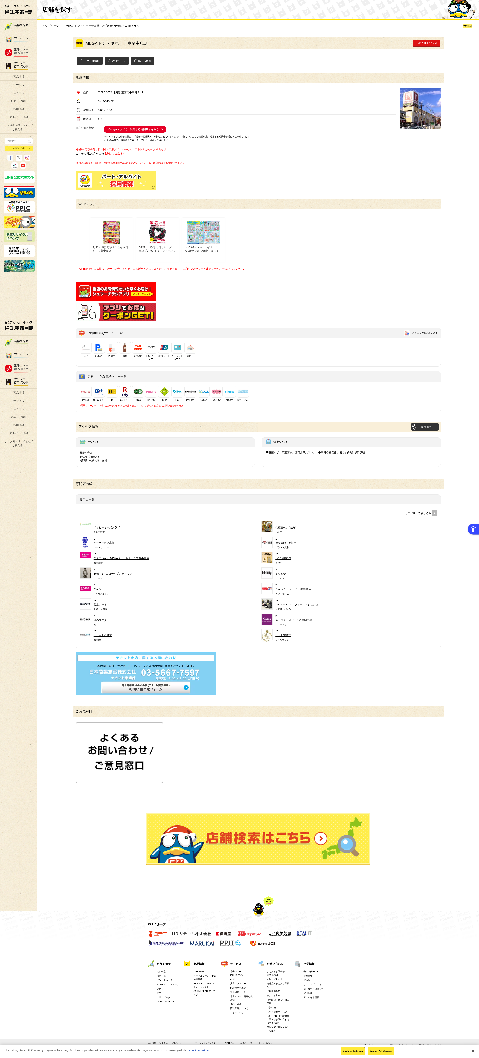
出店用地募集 (273, 991)
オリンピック (163, 997)
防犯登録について (239, 1008)
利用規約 (163, 1043)
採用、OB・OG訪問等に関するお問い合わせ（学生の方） (278, 1019)
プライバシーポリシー (181, 1043)
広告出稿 (271, 1007)
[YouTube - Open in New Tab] (22, 166)
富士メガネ (100, 604)
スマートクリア (103, 635)
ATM (232, 979)
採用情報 (18, 109)
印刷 (469, 26)
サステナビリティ (312, 984)
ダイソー (99, 589)
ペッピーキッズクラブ (107, 527)
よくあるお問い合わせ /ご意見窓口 (19, 127)
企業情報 (309, 963)
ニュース (18, 92)
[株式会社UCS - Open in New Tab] (263, 945)
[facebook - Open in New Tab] (10, 159)
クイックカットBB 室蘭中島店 (293, 589)
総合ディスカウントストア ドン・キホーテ (19, 325)
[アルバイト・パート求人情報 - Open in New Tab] (116, 180)
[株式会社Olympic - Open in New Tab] (249, 935)
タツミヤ (280, 573)
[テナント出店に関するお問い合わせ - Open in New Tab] (146, 693)
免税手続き (235, 1004)
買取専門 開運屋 (285, 542)
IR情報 (306, 980)
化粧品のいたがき (285, 527)
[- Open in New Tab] (116, 298)
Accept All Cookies (381, 1051)
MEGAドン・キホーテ (168, 984)
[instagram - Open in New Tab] (27, 159)
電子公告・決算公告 (313, 988)
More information (199, 1050)
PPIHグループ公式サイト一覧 (238, 1043)
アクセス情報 (92, 60)
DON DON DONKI (166, 1001)
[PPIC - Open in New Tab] (19, 211)
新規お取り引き (275, 979)
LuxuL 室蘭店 (283, 635)
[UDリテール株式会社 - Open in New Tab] (191, 935)
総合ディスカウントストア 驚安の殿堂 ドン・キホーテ (18, 9)
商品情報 (18, 76)
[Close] (473, 1051)
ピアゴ (160, 993)
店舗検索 (161, 971)
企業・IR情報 (19, 100)
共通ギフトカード (239, 983)
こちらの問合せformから (90, 153)
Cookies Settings (353, 1051)
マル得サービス (238, 992)
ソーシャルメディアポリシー (208, 1043)
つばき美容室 (283, 558)
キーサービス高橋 (104, 542)
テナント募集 (273, 995)
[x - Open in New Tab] (18, 159)
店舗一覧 (161, 976)
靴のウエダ (100, 620)
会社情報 (152, 1043)
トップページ (50, 25)
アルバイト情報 (19, 117)
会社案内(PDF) (310, 971)
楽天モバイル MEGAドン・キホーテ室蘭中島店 (121, 558)
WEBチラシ (119, 60)
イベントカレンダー (265, 1043)
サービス (18, 84)
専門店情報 (144, 60)
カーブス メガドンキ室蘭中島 (293, 620)
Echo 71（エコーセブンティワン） (114, 573)
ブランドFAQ (236, 1012)
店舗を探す (258, 839)
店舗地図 (426, 427)
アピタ (160, 988)
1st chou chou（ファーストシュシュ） (298, 604)
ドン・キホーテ (165, 980)
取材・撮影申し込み (277, 1011)
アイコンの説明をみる (425, 332)
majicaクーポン (238, 988)
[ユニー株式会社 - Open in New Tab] (158, 935)
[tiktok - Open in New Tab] (14, 166)
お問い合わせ (275, 963)
